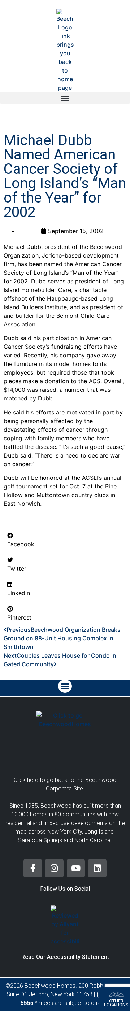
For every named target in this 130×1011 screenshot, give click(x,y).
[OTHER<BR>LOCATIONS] (116, 994)
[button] (65, 98)
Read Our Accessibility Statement (65, 957)
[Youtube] (76, 868)
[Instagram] (54, 868)
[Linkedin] (97, 868)
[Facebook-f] (32, 868)
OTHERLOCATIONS (116, 1003)
